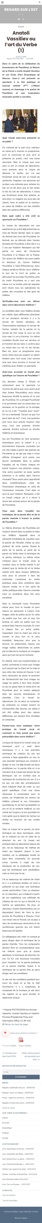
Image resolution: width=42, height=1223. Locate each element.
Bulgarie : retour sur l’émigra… (13, 1093)
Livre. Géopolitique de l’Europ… (13, 1149)
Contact (35, 1212)
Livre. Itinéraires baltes (10, 1179)
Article (13, 1045)
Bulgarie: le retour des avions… (13, 1103)
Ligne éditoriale (25, 1212)
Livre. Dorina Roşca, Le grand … (13, 1159)
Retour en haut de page (16, 1024)
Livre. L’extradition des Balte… (13, 1154)
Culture (28, 1045)
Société (5, 1138)
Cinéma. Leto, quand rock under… (14, 1169)
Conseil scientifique (11, 1212)
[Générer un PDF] (21, 1040)
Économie (5, 1123)
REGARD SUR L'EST (21, 9)
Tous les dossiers (8, 1195)
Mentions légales (21, 1218)
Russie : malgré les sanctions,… (13, 1098)
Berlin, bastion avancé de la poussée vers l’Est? (31, 1056)
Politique (5, 1133)
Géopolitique (7, 1128)
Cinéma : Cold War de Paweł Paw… (15, 1174)
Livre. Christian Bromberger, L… (13, 1164)
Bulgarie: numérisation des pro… (14, 1088)
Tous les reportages (9, 1200)
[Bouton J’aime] (5, 1033)
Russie (21, 27)
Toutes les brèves (8, 1108)
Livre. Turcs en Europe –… (11, 1184)
